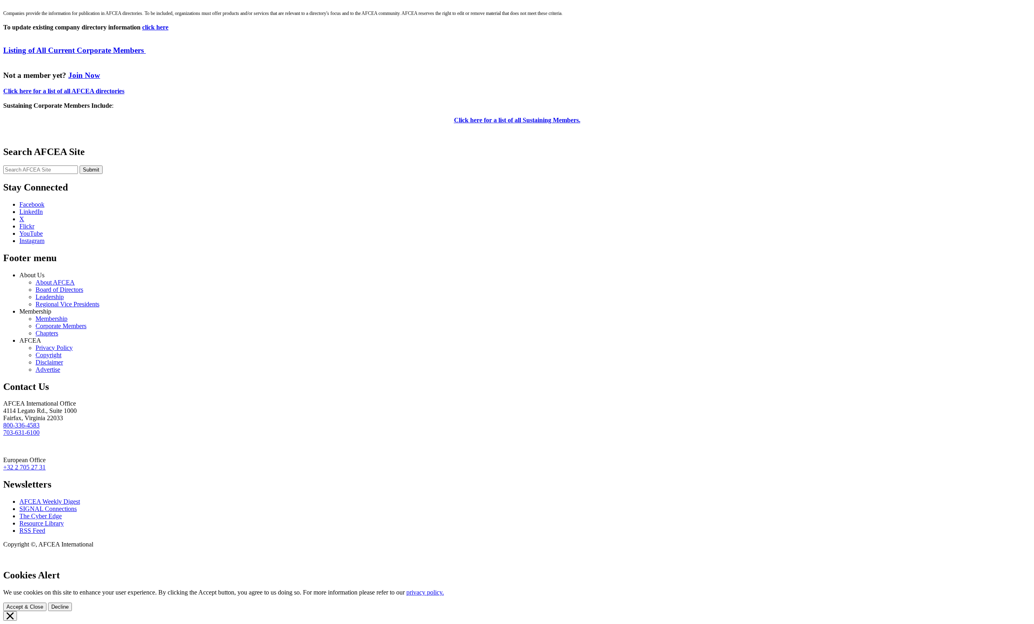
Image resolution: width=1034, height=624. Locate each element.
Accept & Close (24, 607)
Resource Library (41, 523)
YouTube (31, 233)
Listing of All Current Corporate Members (74, 50)
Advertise (48, 369)
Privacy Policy (54, 347)
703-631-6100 (21, 432)
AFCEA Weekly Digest (49, 501)
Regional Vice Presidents (67, 304)
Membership (51, 318)
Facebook (31, 204)
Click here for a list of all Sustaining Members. (517, 120)
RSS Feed (32, 530)
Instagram (31, 240)
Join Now (84, 75)
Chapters (47, 333)
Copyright (48, 355)
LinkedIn (31, 211)
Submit (91, 170)
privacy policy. (425, 592)
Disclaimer (49, 362)
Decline (60, 607)
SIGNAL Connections (48, 508)
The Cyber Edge (40, 516)
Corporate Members (61, 325)
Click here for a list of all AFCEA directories (63, 91)
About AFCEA (55, 282)
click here (155, 27)
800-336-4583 (21, 425)
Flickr (26, 226)
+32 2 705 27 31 (24, 467)
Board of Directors (59, 289)
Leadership (50, 296)
